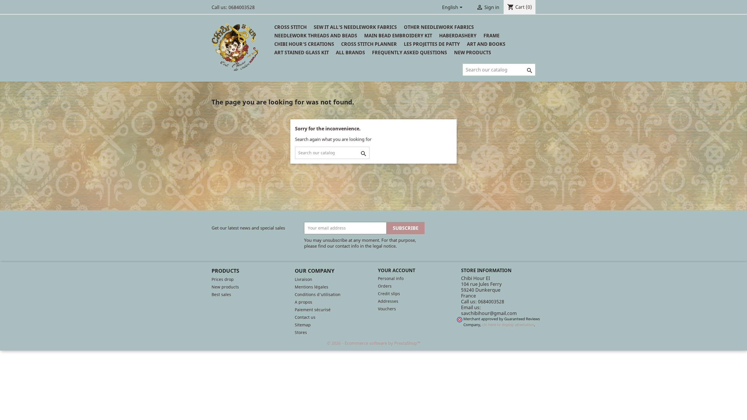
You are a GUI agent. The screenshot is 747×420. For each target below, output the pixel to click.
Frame (492, 35)
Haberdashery (458, 35)
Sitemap (303, 325)
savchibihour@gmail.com (489, 313)
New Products (472, 52)
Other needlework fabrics (439, 27)
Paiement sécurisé (313, 309)
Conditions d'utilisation (318, 294)
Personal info (391, 278)
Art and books (486, 44)
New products (225, 287)
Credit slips (389, 293)
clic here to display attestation (508, 324)
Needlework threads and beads (315, 35)
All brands (350, 52)
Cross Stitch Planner (369, 44)
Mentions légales (311, 287)
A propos (303, 302)
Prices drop (223, 279)
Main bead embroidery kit (398, 35)
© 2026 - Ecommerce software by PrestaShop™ (373, 343)
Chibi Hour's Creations (304, 44)
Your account (396, 270)
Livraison (303, 279)
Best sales (221, 294)
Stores (301, 332)
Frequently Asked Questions (409, 52)
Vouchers (387, 309)
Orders (385, 286)
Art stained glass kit (301, 52)
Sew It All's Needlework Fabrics (355, 27)
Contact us (305, 317)
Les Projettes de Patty (432, 44)
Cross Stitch (290, 27)
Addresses (388, 301)
